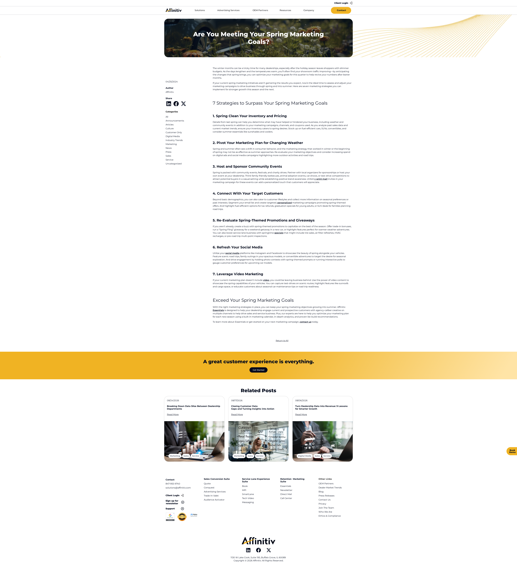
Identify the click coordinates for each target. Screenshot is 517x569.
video (266, 280)
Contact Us (325, 499)
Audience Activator (214, 499)
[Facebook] (258, 550)
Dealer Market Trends (330, 487)
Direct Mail (286, 494)
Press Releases (326, 495)
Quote (207, 483)
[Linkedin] (248, 550)
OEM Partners (326, 483)
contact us (305, 322)
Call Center (286, 498)
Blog (321, 491)
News (169, 148)
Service (169, 159)
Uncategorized (174, 163)
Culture (170, 128)
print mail (321, 179)
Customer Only (174, 132)
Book (245, 486)
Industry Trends (174, 140)
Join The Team (326, 508)
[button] (169, 104)
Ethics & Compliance (330, 516)
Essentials (218, 310)
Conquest (209, 487)
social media (232, 253)
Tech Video (248, 498)
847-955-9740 (173, 483)
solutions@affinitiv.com (178, 487)
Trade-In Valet (211, 495)
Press (168, 152)
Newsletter (286, 490)
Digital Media (173, 136)
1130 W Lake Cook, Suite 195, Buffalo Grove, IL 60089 (258, 557)
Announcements (175, 120)
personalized (284, 202)
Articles (170, 124)
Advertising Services (215, 491)
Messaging (248, 502)
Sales (168, 156)
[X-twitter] (269, 550)
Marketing (171, 144)
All (167, 117)
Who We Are (325, 512)
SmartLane (248, 494)
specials (278, 233)
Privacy (322, 503)
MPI (244, 490)
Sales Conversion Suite (217, 479)
